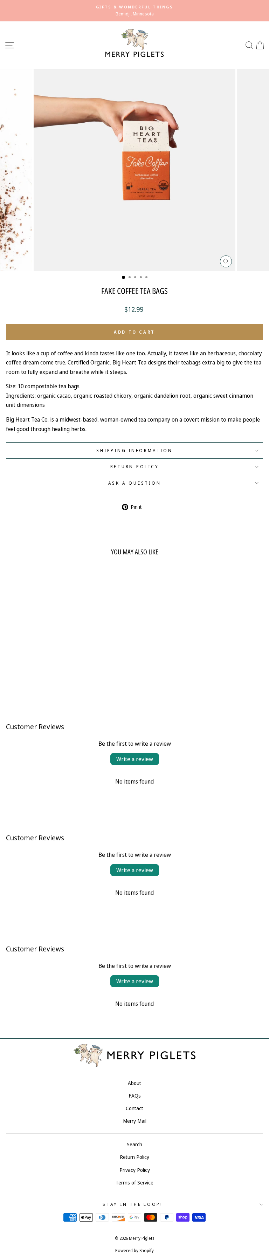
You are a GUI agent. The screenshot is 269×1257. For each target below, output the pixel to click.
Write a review (134, 759)
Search (134, 1144)
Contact (134, 1108)
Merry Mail (134, 1121)
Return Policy (134, 467)
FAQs (135, 1095)
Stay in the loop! (133, 1204)
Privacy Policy (134, 1170)
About (134, 1083)
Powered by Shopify (134, 1250)
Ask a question (134, 483)
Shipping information (134, 450)
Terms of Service (134, 1182)
